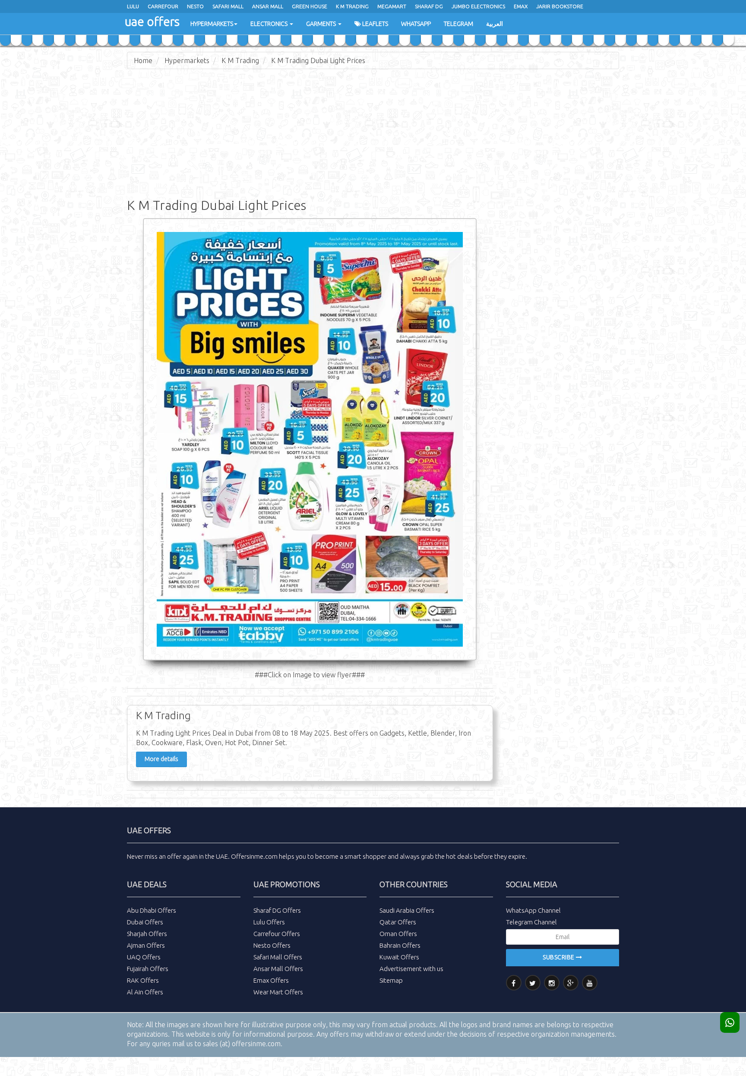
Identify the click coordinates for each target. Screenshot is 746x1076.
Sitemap (391, 980)
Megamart (391, 6)
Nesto (195, 6)
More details (161, 758)
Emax (521, 6)
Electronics (269, 23)
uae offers (152, 21)
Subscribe (559, 957)
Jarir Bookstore (559, 6)
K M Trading (352, 6)
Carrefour (163, 6)
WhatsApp (416, 23)
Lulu (133, 6)
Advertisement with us (411, 968)
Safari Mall (227, 6)
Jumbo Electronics (478, 6)
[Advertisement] (373, 138)
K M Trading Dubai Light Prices (318, 60)
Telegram (458, 23)
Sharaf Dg (429, 6)
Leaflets (374, 23)
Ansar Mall (267, 6)
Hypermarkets (211, 23)
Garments (321, 23)
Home (143, 60)
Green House (309, 6)
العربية (494, 23)
